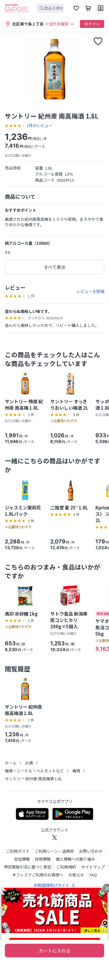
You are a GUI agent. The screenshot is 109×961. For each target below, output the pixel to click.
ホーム (11, 763)
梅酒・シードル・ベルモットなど (34, 771)
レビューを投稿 (90, 291)
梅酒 (76, 771)
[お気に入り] (76, 8)
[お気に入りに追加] (98, 41)
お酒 (29, 763)
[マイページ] (100, 8)
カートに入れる (55, 950)
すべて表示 (55, 267)
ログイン (92, 24)
